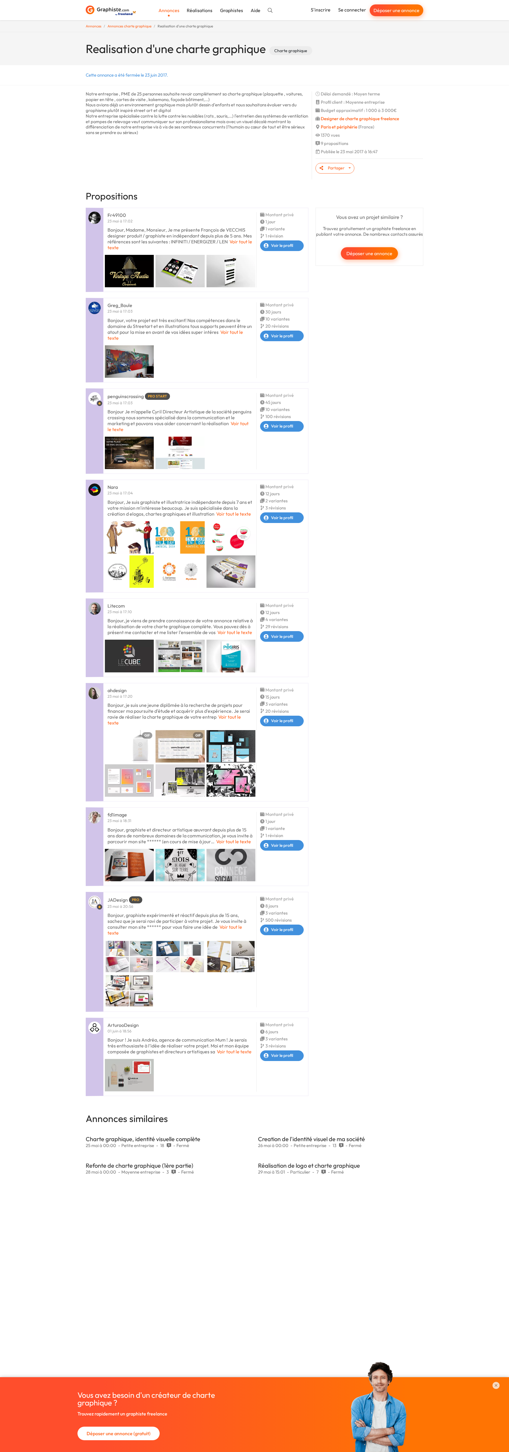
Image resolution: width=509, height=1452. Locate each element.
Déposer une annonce (396, 10)
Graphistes (231, 10)
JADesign (118, 900)
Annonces (168, 10)
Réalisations (199, 10)
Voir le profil (282, 245)
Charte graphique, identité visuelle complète (143, 1139)
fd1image (117, 815)
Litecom (116, 606)
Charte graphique (290, 50)
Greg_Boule (120, 305)
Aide (255, 10)
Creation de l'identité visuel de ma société (311, 1139)
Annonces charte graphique (129, 26)
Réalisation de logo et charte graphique (309, 1165)
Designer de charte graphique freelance (360, 118)
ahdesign (117, 690)
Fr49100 (117, 215)
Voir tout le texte (233, 514)
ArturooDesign (123, 1025)
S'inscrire (320, 10)
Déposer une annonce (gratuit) (119, 1433)
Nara (113, 487)
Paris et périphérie (339, 127)
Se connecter (352, 10)
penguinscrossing (126, 396)
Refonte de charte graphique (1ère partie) (139, 1165)
